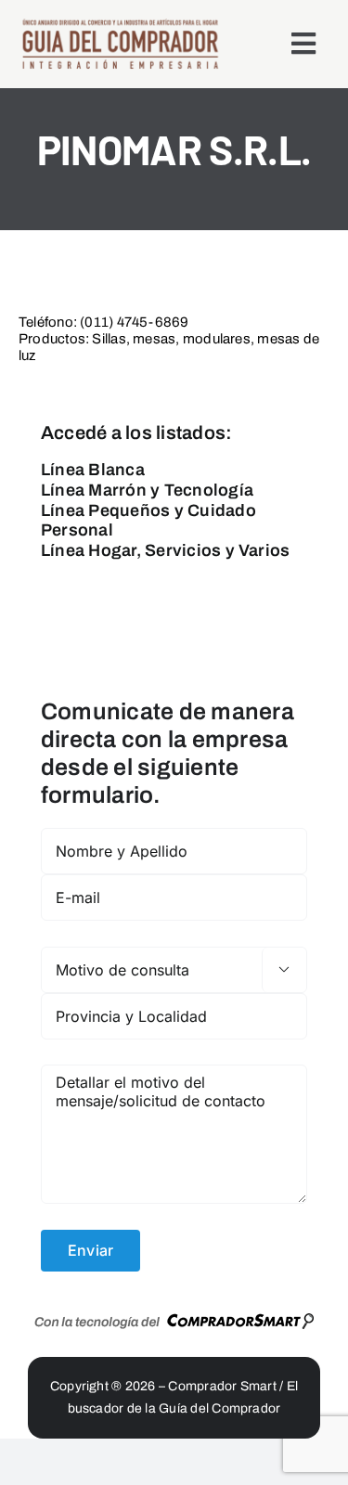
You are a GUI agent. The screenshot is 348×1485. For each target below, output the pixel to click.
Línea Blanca (93, 469)
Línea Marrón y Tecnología (147, 490)
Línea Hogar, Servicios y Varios (165, 550)
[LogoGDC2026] (120, 25)
